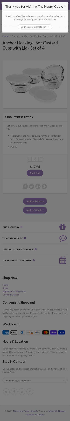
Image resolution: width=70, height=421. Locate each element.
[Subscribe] (48, 27)
